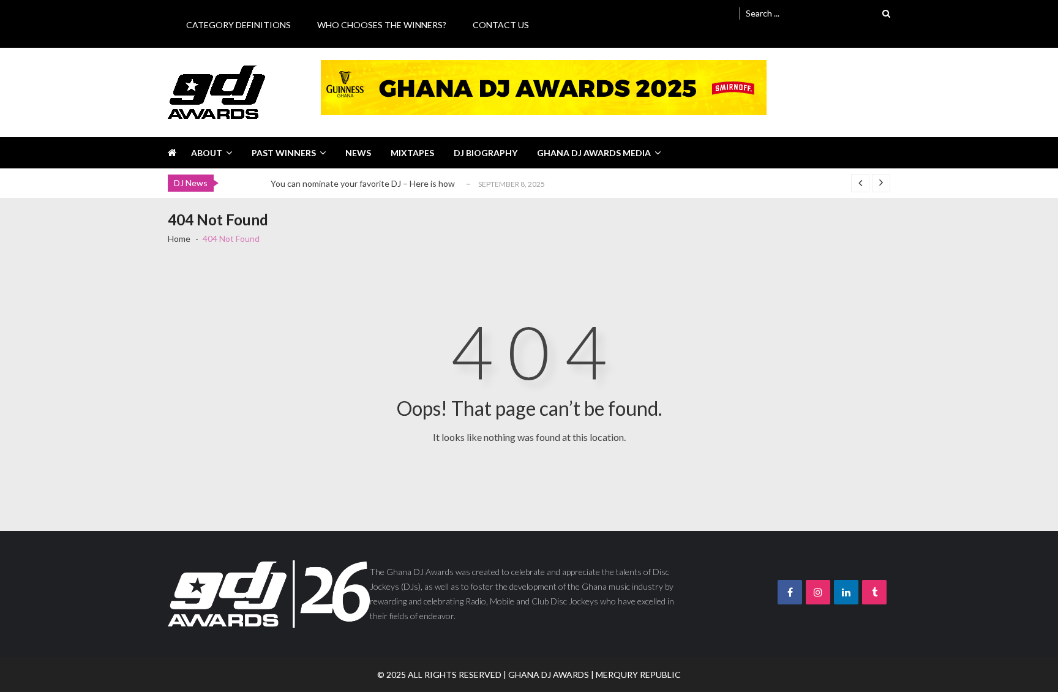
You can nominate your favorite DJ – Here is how (363, 183)
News (358, 153)
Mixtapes (412, 153)
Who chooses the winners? (381, 25)
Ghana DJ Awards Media (594, 153)
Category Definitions (238, 25)
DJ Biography (485, 153)
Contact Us (501, 25)
